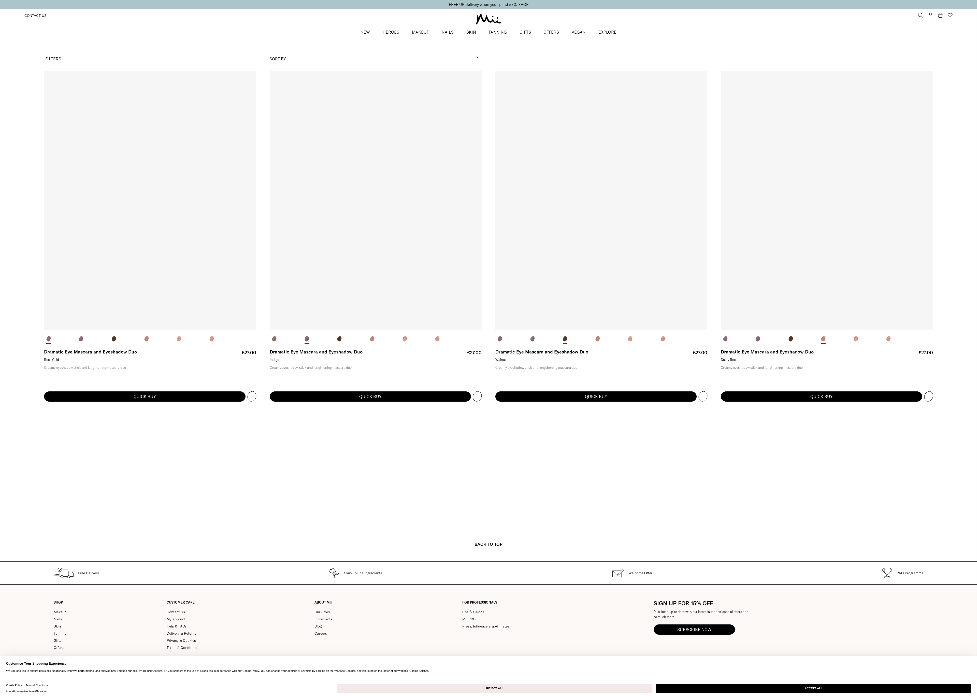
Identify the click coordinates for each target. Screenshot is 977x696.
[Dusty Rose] (146, 339)
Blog (318, 626)
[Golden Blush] (211, 339)
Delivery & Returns (181, 633)
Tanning (60, 633)
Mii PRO (469, 619)
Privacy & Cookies (181, 640)
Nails (58, 619)
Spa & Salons (473, 612)
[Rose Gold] (48, 339)
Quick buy (145, 396)
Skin (57, 626)
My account (176, 619)
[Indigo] (81, 339)
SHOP (523, 4)
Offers (59, 647)
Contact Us (35, 15)
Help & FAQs (177, 626)
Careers (320, 633)
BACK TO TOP (488, 544)
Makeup (60, 612)
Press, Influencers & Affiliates (485, 626)
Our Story (322, 612)
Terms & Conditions (182, 647)
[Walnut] (114, 339)
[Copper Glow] (179, 339)
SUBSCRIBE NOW (694, 629)
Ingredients (323, 619)
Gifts (58, 640)
